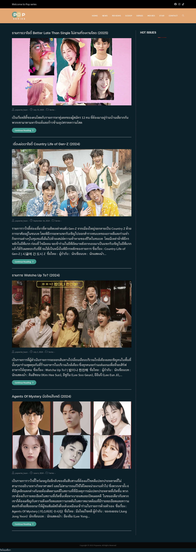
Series (52, 110)
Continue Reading (24, 130)
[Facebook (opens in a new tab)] (175, 4)
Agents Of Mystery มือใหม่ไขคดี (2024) (41, 396)
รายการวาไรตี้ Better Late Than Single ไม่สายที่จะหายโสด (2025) (60, 32)
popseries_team (21, 110)
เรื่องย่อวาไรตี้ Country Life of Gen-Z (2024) (46, 144)
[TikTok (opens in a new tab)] (182, 4)
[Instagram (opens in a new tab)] (179, 4)
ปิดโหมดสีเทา (5, 550)
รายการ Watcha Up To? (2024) (36, 275)
